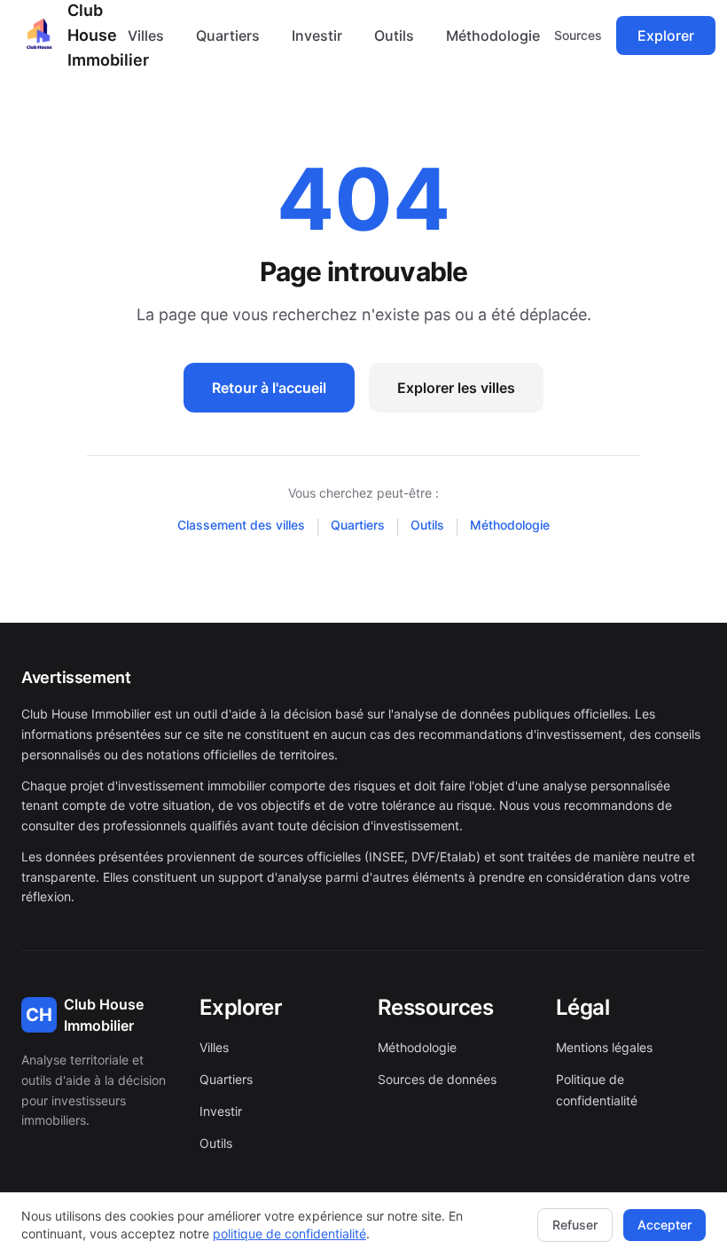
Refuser (575, 1224)
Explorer (665, 35)
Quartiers (228, 35)
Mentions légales (604, 1047)
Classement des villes (241, 524)
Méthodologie (493, 35)
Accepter (664, 1224)
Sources (578, 35)
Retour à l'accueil (269, 388)
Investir (317, 35)
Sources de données (437, 1079)
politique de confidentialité (289, 1233)
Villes (146, 35)
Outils (394, 35)
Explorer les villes (456, 388)
